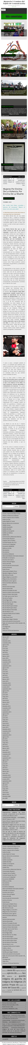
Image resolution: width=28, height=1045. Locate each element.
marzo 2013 (6, 723)
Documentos (6, 550)
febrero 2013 (6, 725)
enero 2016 (5, 658)
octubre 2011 (6, 756)
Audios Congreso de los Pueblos (11, 517)
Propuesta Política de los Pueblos (11, 613)
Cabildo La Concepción (8, 531)
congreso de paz (20, 970)
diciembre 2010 (6, 775)
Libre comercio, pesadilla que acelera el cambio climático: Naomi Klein (20, 182)
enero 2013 (5, 727)
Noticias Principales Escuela (10, 590)
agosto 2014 (6, 691)
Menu (3, 9)
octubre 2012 (6, 733)
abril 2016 (5, 652)
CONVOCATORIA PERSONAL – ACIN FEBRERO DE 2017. (14, 58)
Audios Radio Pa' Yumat (9, 521)
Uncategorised (6, 626)
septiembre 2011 (7, 758)
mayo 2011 (5, 765)
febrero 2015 (6, 679)
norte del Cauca (10, 987)
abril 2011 (5, 767)
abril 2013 (5, 721)
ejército (12, 973)
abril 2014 (5, 698)
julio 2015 (5, 669)
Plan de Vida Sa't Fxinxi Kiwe (10, 609)
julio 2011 (5, 762)
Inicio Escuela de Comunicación (11, 565)
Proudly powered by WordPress (10, 1042)
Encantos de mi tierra (8, 559)
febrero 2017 (6, 637)
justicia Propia (10, 984)
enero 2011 (5, 773)
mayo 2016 (5, 650)
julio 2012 (5, 739)
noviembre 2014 (7, 685)
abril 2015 (5, 675)
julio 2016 (5, 646)
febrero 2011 (6, 771)
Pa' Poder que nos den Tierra (10, 596)
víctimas (9, 992)
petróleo (4, 990)
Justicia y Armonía (7, 567)
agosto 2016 (6, 644)
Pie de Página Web (7, 600)
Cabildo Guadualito (7, 527)
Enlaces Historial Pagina (9, 561)
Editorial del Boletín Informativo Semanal (13, 556)
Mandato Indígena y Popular (10, 573)
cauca (11, 970)
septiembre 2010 (7, 781)
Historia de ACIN (7, 563)
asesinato (4, 970)
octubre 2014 (6, 687)
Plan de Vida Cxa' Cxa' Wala (9, 602)
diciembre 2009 (6, 796)
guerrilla (20, 978)
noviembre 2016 (7, 643)
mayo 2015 (5, 673)
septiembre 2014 (7, 689)
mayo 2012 (5, 742)
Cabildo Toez (6, 535)
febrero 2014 (6, 702)
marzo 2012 (6, 746)
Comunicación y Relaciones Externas (12, 536)
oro (21, 987)
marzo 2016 (6, 654)
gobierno (11, 976)
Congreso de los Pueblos (9, 540)
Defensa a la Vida (7, 548)
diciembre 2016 (6, 641)
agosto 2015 (6, 668)
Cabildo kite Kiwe (7, 529)
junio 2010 (5, 787)
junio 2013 (5, 717)
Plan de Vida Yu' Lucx (8, 611)
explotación (19, 973)
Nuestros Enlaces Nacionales (10, 594)
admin (10, 35)
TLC (4, 992)
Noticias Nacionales (9, 198)
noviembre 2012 (7, 731)
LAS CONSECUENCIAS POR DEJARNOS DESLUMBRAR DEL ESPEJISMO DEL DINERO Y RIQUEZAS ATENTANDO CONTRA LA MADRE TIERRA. (14, 135)
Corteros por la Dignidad (9, 544)
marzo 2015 (6, 677)
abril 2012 (5, 744)
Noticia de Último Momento (8, 30)
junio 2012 (5, 740)
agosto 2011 (6, 760)
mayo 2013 (5, 719)
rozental (10, 990)
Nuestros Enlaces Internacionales (11, 592)
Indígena (7, 981)
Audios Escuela (6, 519)
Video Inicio (5, 628)
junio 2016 (5, 648)
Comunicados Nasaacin (7, 88)
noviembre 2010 (7, 777)
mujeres (22, 985)
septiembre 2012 (7, 735)
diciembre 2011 (6, 752)
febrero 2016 (6, 656)
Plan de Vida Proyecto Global (10, 606)
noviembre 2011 (7, 754)
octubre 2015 (6, 664)
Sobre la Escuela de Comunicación (11, 621)
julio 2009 (5, 798)
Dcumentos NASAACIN (8, 546)
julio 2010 (5, 785)
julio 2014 (5, 692)
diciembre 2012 (6, 729)
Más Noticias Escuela (8, 575)
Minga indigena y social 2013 (10, 577)
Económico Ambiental (8, 554)
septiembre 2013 (7, 712)
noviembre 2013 (7, 708)
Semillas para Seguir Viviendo (10, 619)
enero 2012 (5, 750)
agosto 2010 (6, 783)
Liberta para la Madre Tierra (10, 571)
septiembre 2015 (7, 666)
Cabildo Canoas (7, 525)
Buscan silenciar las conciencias (11, 523)
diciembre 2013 (6, 706)
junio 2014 (5, 694)
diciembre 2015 (6, 660)
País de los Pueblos (7, 598)
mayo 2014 (5, 696)
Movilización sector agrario (9, 581)
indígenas (20, 981)
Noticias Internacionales (9, 586)
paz (24, 988)
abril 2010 (5, 790)
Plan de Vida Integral (8, 604)
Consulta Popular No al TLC (10, 542)
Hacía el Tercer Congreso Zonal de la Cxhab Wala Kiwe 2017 (14, 73)
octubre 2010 (6, 779)
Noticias (5, 584)
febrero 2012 (6, 748)
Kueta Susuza (6, 569)
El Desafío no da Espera (9, 558)
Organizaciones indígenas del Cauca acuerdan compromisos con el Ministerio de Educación (14, 33)
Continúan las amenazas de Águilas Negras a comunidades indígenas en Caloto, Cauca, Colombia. (14, 168)
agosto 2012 (6, 737)
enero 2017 (5, 639)
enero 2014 (5, 704)
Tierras (24, 990)
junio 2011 (5, 764)
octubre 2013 (6, 710)
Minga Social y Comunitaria (9, 579)
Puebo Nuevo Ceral (7, 617)
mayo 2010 (5, 788)
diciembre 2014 (6, 683)
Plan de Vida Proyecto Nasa (10, 607)
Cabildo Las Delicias (8, 533)
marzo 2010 (6, 792)
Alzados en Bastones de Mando (11, 515)
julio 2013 (5, 716)
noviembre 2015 (7, 662)
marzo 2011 (6, 769)
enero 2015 (5, 681)
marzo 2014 (6, 700)
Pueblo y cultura (7, 615)
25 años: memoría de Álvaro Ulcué (11, 513)
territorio (18, 990)
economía (4, 973)
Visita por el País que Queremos (11, 630)
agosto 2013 (6, 714)
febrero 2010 (6, 794)
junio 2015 (5, 671)
